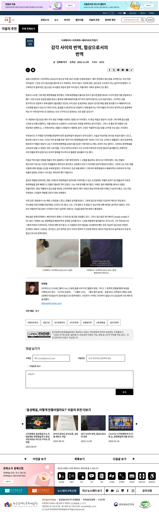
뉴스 (56, 19)
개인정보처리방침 (49, 499)
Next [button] (137, 424)
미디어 (67, 19)
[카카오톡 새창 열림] (118, 70)
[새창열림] (13, 491)
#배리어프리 (33, 322)
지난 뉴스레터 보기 (92, 491)
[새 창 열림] (145, 504)
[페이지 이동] (40, 5)
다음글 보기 (119, 459)
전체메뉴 (151, 13)
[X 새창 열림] (114, 70)
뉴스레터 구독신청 (67, 491)
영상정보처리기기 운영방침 (69, 499)
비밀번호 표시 (35, 366)
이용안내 (142, 13)
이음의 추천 (94, 19)
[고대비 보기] (124, 13)
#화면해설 (100, 322)
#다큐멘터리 (59, 322)
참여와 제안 (110, 19)
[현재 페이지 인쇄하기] (127, 70)
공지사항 (147, 491)
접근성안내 (132, 13)
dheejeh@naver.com (51, 303)
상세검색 (150, 20)
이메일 (28, 358)
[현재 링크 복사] (131, 70)
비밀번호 (81, 358)
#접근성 (46, 322)
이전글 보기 (39, 459)
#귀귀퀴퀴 (74, 322)
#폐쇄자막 (87, 322)
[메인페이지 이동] (10, 20)
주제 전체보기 (28, 28)
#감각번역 (114, 322)
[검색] (142, 20)
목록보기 (79, 459)
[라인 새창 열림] (122, 70)
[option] (38, 431)
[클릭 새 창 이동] (21, 504)
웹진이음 (79, 19)
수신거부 (101, 499)
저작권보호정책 (89, 499)
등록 (124, 392)
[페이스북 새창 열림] (109, 70)
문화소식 (45, 19)
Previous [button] (22, 424)
